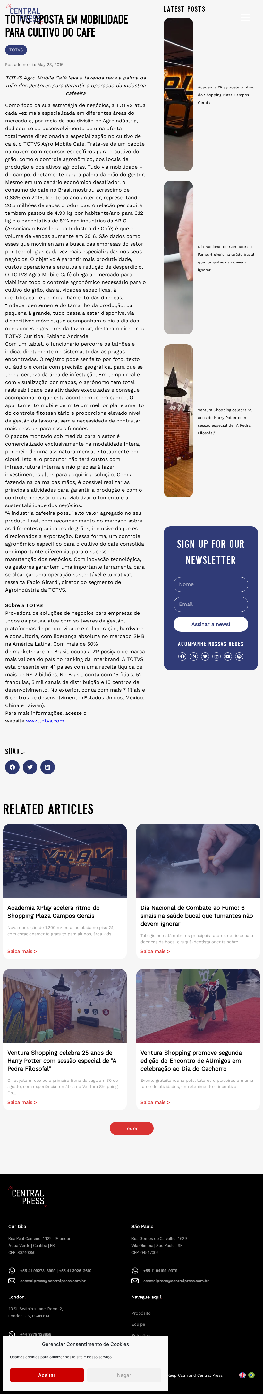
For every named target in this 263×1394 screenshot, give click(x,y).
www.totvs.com (45, 721)
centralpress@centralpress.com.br (53, 1281)
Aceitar (46, 1375)
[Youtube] (228, 656)
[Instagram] (194, 656)
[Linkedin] (216, 656)
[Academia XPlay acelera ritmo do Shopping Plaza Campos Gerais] (178, 94)
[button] (12, 767)
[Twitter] (205, 656)
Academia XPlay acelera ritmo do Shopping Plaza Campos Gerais (226, 95)
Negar (124, 1375)
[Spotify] (239, 656)
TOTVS (16, 49)
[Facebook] (182, 656)
